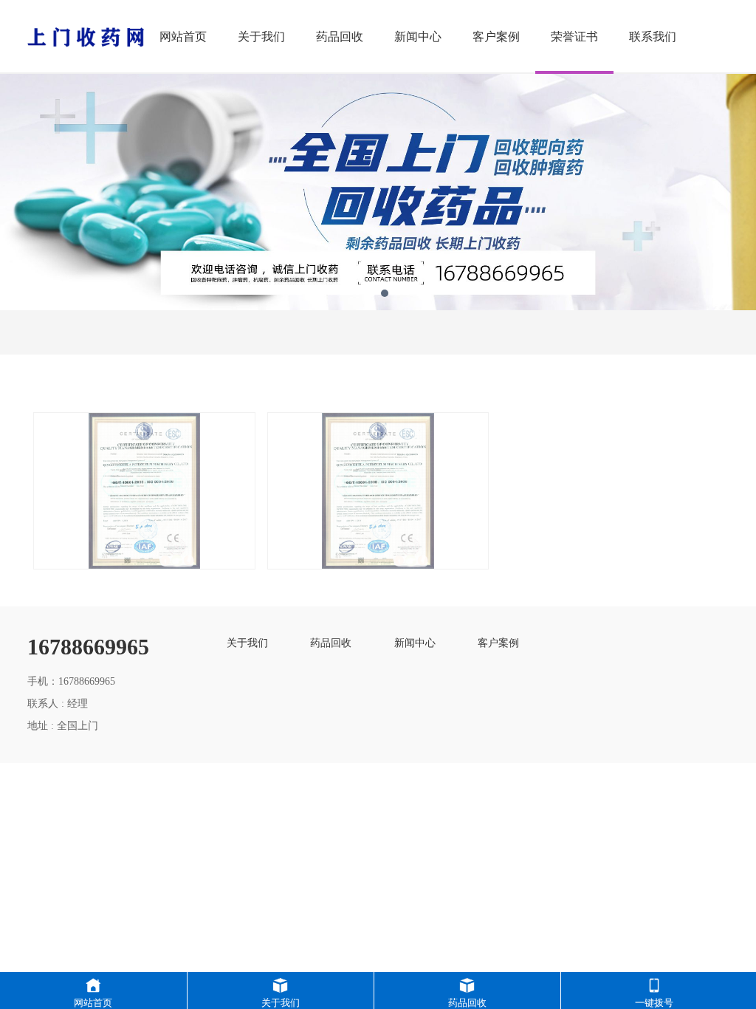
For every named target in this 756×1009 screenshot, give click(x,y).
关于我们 (261, 36)
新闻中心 (417, 36)
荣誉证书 (574, 36)
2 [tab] (384, 293)
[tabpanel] (378, 192)
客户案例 (496, 36)
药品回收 (339, 36)
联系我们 (652, 36)
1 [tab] (371, 293)
